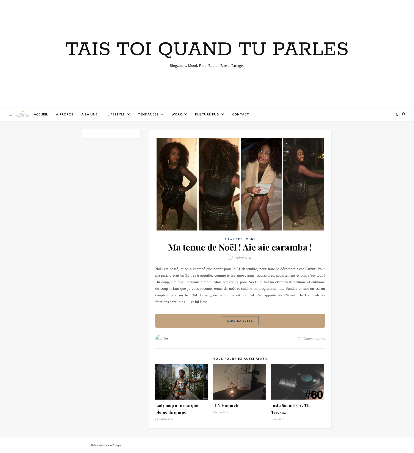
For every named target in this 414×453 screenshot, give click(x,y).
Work (177, 114)
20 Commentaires (311, 338)
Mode (251, 239)
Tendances (148, 114)
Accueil (41, 114)
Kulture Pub (207, 114)
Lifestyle (116, 114)
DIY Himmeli (225, 405)
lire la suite (240, 320)
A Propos (65, 114)
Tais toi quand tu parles (207, 50)
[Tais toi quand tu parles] (23, 114)
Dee (166, 338)
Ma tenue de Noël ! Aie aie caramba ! (240, 247)
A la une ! (91, 114)
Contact (240, 114)
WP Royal (116, 445)
